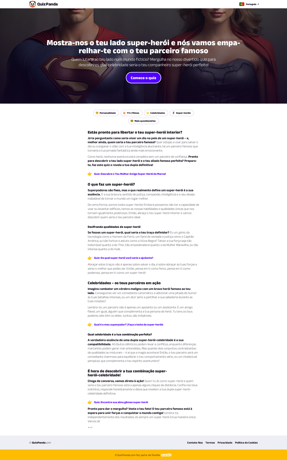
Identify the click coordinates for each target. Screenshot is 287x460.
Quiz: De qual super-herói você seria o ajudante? (123, 257)
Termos (210, 442)
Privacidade (225, 442)
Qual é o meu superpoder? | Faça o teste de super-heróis (128, 324)
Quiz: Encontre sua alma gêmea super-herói (121, 402)
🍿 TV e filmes (131, 112)
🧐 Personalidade (106, 112)
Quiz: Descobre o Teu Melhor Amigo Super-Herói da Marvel (130, 173)
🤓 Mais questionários (143, 120)
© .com (40, 442)
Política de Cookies (246, 442)
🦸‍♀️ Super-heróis (181, 112)
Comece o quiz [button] (143, 77)
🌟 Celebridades (155, 112)
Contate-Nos (195, 442)
